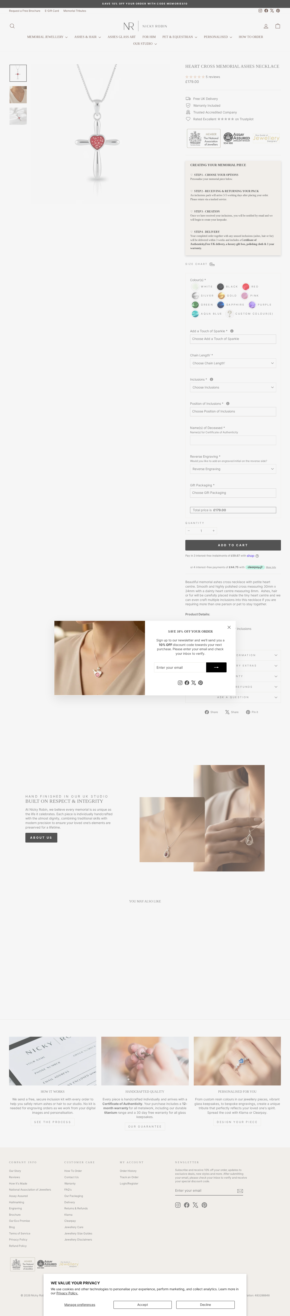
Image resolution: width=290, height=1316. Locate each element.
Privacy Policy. (67, 1293)
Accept (142, 1305)
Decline (205, 1305)
